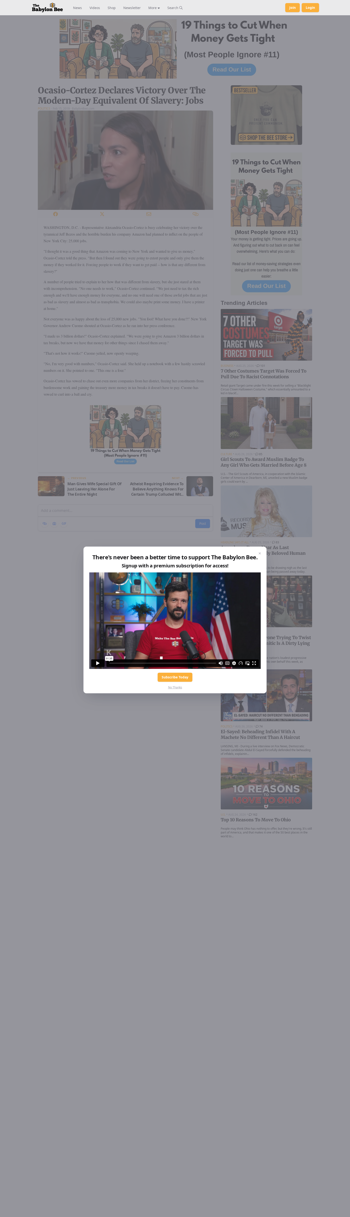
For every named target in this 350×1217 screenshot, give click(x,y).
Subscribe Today (175, 677)
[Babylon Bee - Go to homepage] (47, 7)
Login (310, 7)
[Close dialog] (260, 553)
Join (292, 7)
